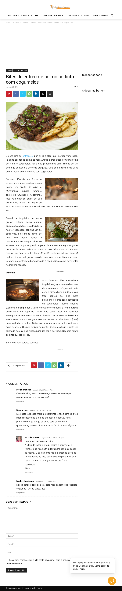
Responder (20, 401)
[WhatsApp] (29, 94)
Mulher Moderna (25, 481)
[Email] (43, 94)
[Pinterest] (9, 94)
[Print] (50, 94)
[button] (112, 15)
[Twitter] (23, 94)
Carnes (16, 22)
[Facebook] (16, 94)
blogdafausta (23, 389)
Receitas (24, 70)
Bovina (25, 22)
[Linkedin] (36, 94)
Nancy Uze (22, 410)
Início (8, 22)
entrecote (27, 155)
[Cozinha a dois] (61, 7)
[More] (68, 365)
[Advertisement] (61, 47)
